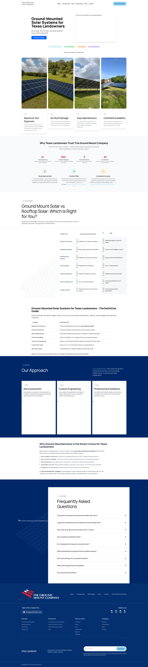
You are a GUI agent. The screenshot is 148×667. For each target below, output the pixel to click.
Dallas (76, 624)
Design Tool (25, 629)
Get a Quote (25, 627)
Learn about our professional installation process (103, 183)
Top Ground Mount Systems (55, 627)
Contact (106, 594)
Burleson (77, 632)
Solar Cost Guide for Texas (55, 624)
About (72, 594)
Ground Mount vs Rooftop (119, 594)
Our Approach (81, 594)
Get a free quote (120, 4)
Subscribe (121, 649)
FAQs (99, 594)
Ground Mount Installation (28, 622)
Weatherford (78, 629)
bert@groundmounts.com (33, 612)
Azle (76, 627)
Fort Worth (78, 622)
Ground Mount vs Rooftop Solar (56, 622)
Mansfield (77, 634)
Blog (103, 627)
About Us (104, 622)
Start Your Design (39, 37)
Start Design (91, 594)
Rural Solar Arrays (26, 624)
